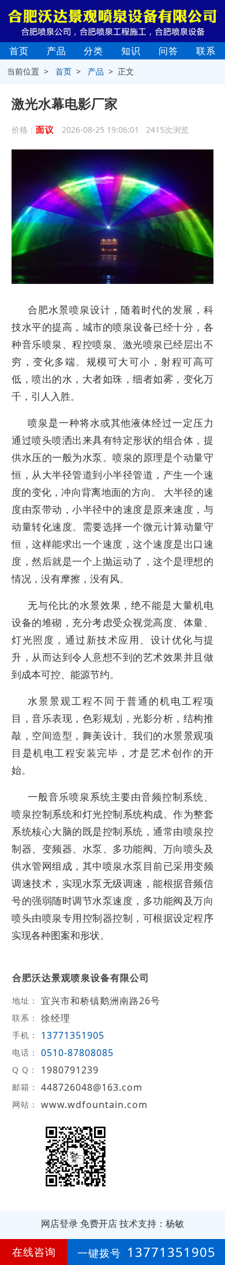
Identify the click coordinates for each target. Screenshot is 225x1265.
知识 (131, 50)
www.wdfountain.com (94, 1104)
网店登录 (59, 1223)
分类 (93, 50)
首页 (19, 50)
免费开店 (98, 1223)
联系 (206, 50)
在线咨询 (34, 1252)
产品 (56, 50)
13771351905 (72, 1035)
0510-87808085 (77, 1052)
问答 (168, 50)
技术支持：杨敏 (151, 1223)
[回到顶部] (210, 1221)
